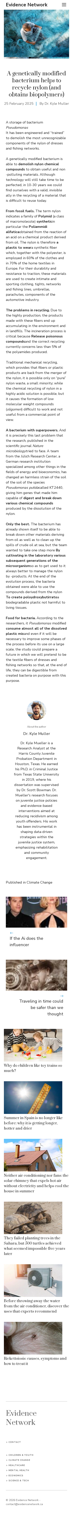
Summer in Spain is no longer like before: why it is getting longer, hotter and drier (33, 1123)
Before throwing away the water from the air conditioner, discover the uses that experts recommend (36, 1306)
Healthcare (17, 1465)
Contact (15, 1442)
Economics (16, 1475)
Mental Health (19, 1470)
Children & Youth (21, 1455)
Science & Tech (19, 1480)
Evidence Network (26, 5)
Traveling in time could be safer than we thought (41, 1007)
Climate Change (39, 882)
